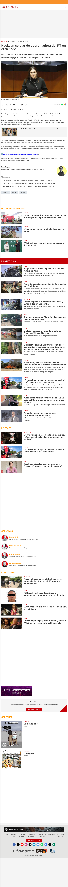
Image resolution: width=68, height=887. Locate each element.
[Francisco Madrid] (4, 555)
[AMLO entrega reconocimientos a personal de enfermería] (11, 246)
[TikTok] (30, 844)
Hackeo (14, 192)
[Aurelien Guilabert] (4, 564)
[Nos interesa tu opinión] (34, 829)
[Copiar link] (22, 104)
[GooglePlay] (53, 844)
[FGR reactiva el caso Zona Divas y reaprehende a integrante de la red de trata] (11, 596)
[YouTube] (22, 844)
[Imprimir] (26, 104)
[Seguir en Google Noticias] (65, 104)
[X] (6, 104)
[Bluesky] (37, 844)
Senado (23, 192)
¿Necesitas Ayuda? (34, 840)
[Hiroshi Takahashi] (4, 546)
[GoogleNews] (45, 844)
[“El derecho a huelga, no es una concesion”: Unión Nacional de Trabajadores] (11, 385)
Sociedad (5, 192)
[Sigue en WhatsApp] (62, 104)
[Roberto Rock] (4, 538)
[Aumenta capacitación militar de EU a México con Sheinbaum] (11, 289)
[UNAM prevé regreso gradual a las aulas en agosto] (11, 232)
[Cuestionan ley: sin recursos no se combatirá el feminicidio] (11, 610)
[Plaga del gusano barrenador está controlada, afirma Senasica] (11, 416)
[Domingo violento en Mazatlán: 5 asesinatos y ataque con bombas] (11, 320)
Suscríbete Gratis (34, 709)
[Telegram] (14, 104)
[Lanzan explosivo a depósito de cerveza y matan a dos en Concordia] (11, 305)
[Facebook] (2, 104)
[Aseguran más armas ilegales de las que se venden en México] (11, 272)
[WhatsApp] (10, 104)
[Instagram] (26, 844)
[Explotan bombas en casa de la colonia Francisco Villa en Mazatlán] (11, 334)
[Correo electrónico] (18, 104)
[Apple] (49, 844)
